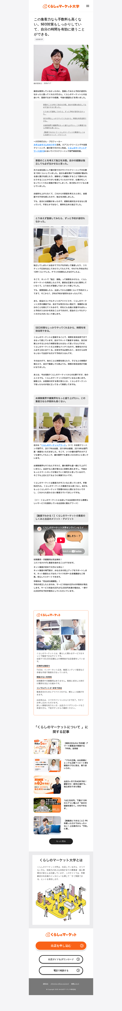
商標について (75, 984)
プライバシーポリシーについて (60, 984)
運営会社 (45, 984)
